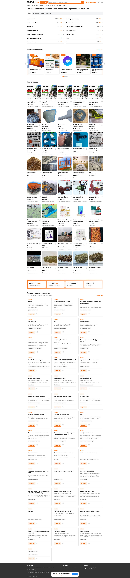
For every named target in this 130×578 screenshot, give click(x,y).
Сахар (81, 414)
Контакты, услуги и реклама (69, 567)
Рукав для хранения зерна (47, 173)
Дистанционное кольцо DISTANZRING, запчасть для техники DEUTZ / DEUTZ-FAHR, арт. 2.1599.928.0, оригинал (79, 101)
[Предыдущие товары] (26, 64)
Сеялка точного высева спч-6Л (63, 396)
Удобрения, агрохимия (32, 30)
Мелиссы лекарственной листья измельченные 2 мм (95, 268)
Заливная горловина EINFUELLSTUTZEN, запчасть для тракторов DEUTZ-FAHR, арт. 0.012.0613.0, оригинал (32, 101)
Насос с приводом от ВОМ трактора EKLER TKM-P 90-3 (78, 196)
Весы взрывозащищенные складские (94, 173)
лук (55, 322)
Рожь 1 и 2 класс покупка (35, 360)
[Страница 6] (67, 76)
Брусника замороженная (61, 414)
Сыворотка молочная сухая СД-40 (64, 471)
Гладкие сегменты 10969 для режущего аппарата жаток (79, 173)
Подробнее (31, 314)
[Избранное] (98, 2)
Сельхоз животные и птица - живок (35, 34)
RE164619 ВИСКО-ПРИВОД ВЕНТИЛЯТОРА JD (32, 125)
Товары (28, 5)
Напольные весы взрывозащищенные (32, 196)
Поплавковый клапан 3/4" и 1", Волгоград (32, 149)
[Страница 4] (65, 76)
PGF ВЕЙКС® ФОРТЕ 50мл (47, 244)
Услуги (67, 38)
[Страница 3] (64, 76)
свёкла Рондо (32, 322)
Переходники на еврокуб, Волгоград (93, 149)
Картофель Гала (92, 243)
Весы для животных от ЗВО (63, 173)
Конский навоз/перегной (30, 268)
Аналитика (59, 5)
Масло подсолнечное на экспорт (63, 453)
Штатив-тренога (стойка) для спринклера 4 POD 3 (33, 220)
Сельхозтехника (30, 19)
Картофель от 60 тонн (86, 433)
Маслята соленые (33, 551)
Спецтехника (30, 26)
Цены (53, 5)
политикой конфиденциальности (60, 575)
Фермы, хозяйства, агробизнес (34, 42)
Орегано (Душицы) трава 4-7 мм (77, 268)
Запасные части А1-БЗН (87, 471)
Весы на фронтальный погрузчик (47, 196)
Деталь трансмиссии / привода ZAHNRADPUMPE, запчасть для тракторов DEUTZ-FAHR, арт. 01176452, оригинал (48, 101)
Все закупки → (99, 295)
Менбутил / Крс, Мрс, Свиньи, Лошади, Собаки (63, 220)
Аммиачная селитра (34, 378)
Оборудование (69, 22)
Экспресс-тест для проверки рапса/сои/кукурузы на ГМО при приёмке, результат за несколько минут (78, 244)
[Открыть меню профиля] (102, 2)
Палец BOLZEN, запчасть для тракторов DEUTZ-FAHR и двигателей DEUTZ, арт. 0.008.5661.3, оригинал (63, 101)
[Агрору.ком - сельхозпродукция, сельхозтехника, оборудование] (33, 2)
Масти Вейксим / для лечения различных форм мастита (78, 220)
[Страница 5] (66, 76)
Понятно (74, 574)
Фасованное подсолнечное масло (38, 433)
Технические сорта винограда (88, 453)
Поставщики (35, 5)
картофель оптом (85, 322)
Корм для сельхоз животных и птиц (74, 26)
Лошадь (30, 301)
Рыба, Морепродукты (71, 30)
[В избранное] (40, 101)
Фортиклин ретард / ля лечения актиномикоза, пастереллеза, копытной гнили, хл (94, 220)
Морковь (30, 340)
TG (91, 568)
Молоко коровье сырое (87, 491)
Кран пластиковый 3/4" (79, 148)
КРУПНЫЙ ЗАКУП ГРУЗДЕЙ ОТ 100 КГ (65, 360)
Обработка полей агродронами (89, 360)
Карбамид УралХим (59, 378)
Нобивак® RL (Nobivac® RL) (32, 244)
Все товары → (100, 49)
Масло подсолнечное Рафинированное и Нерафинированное (64, 433)
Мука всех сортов (33, 453)
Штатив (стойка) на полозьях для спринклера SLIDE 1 (47, 220)
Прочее (67, 42)
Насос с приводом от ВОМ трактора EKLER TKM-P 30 (94, 196)
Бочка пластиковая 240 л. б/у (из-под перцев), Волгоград (63, 149)
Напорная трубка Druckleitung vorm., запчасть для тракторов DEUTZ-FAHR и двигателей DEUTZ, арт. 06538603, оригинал (94, 101)
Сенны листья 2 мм (46, 267)
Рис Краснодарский (59, 531)
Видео (64, 5)
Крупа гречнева (84, 531)
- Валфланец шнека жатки (62, 125)
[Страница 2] (63, 76)
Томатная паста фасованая (36, 414)
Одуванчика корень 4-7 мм (63, 268)
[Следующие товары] (103, 64)
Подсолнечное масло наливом (63, 491)
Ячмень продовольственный (36, 396)
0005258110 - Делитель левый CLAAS (94, 125)
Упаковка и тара (70, 34)
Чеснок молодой (85, 396)
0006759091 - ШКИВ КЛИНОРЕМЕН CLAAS (78, 125)
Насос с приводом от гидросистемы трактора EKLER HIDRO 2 (63, 196)
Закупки (41, 5)
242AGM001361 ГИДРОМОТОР (63, 511)
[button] (82, 2)
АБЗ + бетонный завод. (63, 243)
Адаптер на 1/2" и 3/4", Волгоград (47, 149)
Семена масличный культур (62, 301)
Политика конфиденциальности (41, 572)
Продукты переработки (32, 22)
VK (85, 568)
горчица (30, 511)
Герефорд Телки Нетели (61, 340)
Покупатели (48, 5)
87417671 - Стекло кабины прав (46, 125)
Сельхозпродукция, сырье (72, 19)
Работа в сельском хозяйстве (34, 38)
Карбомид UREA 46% (86, 378)
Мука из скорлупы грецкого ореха (31, 173)
